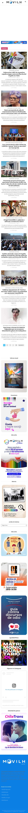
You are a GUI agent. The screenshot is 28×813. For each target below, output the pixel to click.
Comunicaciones (12, 77)
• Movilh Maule (4, 792)
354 (16, 345)
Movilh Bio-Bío (14, 142)
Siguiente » (21, 345)
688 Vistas (14, 341)
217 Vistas (14, 87)
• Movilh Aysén (4, 800)
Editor (12, 332)
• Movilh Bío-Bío (5, 794)
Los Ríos (13, 287)
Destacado (11, 70)
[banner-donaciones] (14, 42)
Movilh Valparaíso (13, 325)
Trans (19, 108)
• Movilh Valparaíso (5, 789)
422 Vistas (14, 122)
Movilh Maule (14, 218)
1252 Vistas (13, 230)
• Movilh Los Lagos (5, 797)
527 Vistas (14, 305)
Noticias (4, 48)
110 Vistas (14, 158)
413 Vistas (14, 197)
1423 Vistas (13, 267)
